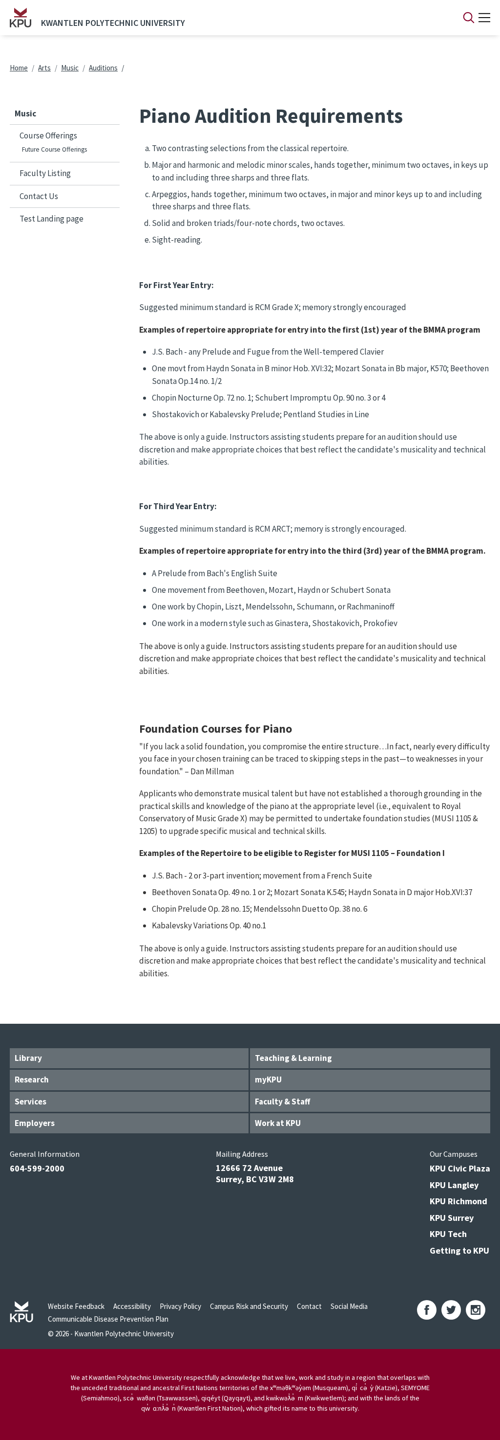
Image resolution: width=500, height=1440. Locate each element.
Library (28, 1058)
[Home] (20, 17)
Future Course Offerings (54, 149)
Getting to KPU (459, 1250)
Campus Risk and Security (249, 1306)
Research (32, 1079)
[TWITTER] (451, 1310)
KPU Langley (454, 1185)
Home (19, 67)
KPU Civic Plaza (460, 1168)
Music (70, 67)
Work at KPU (278, 1123)
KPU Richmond (458, 1201)
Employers (35, 1123)
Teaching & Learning (293, 1058)
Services (30, 1101)
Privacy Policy (180, 1306)
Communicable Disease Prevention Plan (108, 1319)
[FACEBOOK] (427, 1310)
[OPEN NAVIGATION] (484, 17)
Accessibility (132, 1306)
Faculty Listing (45, 173)
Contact (309, 1306)
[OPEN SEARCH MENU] (469, 17)
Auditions (103, 67)
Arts (44, 67)
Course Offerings (48, 135)
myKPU (268, 1079)
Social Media (349, 1306)
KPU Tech (448, 1233)
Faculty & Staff (282, 1101)
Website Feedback (76, 1306)
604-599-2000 (37, 1168)
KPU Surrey (452, 1217)
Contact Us (39, 196)
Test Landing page (51, 218)
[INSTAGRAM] (475, 1310)
